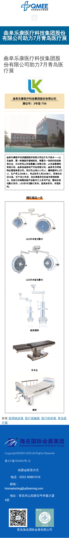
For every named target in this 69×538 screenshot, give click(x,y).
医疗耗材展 (48, 418)
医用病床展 (16, 418)
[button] (34, 18)
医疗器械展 (32, 418)
